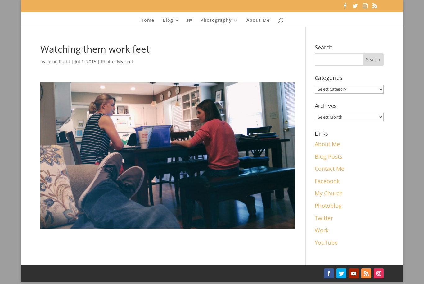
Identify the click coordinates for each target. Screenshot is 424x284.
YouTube (326, 242)
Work (321, 230)
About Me (258, 20)
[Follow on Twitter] (341, 273)
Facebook (327, 181)
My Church (329, 193)
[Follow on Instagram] (379, 273)
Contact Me (329, 168)
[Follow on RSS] (366, 273)
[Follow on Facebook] (329, 273)
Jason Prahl (58, 61)
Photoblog (328, 205)
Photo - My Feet (117, 61)
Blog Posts (328, 156)
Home (147, 20)
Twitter (324, 218)
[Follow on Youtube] (354, 273)
